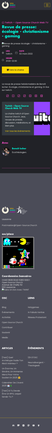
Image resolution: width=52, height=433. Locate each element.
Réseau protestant (37, 317)
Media (5, 337)
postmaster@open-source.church (19, 225)
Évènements (8, 312)
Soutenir (6, 332)
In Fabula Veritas (36, 312)
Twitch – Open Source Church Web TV (26, 22)
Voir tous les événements (17, 131)
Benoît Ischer (19, 149)
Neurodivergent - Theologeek (36, 364)
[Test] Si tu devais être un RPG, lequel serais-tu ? (11, 393)
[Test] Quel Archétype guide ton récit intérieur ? (12, 360)
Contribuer (7, 327)
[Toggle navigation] (47, 5)
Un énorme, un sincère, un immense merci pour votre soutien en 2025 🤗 (12, 373)
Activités (6, 317)
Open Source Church (12, 322)
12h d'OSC (33, 357)
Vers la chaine (16, 69)
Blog (4, 307)
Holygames (33, 307)
